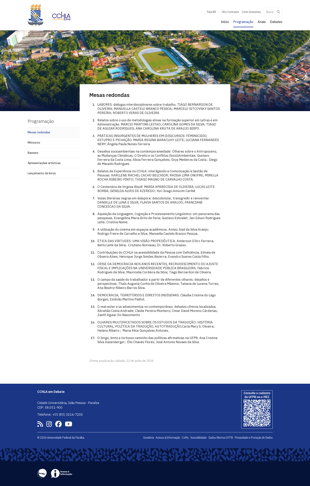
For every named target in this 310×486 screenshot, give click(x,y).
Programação (243, 22)
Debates (276, 22)
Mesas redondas (39, 132)
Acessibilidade (198, 437)
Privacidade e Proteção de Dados (254, 437)
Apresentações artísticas (44, 163)
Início (225, 22)
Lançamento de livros (42, 173)
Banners (33, 153)
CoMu (185, 437)
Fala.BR (211, 12)
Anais (262, 22)
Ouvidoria (148, 437)
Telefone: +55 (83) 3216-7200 (60, 414)
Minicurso (34, 142)
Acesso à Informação (168, 437)
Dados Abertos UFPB (220, 437)
